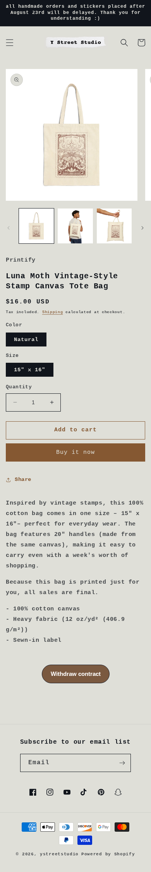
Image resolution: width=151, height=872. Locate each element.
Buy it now (75, 452)
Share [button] (23, 479)
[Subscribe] (121, 763)
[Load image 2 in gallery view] (75, 226)
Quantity (19, 387)
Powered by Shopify (108, 854)
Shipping (52, 312)
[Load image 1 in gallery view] (36, 226)
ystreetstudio (59, 854)
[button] (9, 42)
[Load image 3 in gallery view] (114, 226)
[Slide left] (8, 227)
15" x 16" (29, 370)
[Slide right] (142, 227)
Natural (26, 339)
